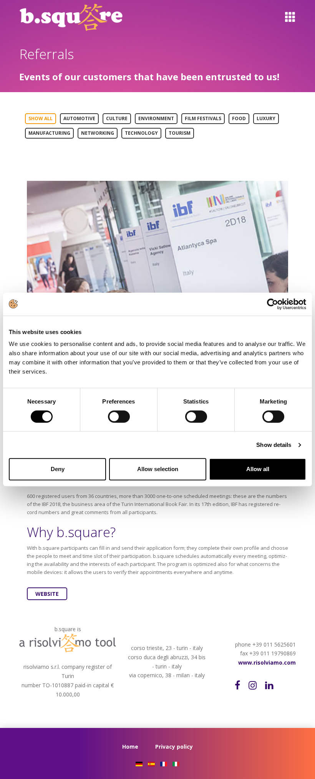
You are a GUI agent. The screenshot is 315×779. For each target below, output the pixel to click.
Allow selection (157, 469)
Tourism (180, 133)
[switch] (125, 416)
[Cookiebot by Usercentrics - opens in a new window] (272, 304)
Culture (117, 118)
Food (239, 118)
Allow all (257, 469)
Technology (141, 133)
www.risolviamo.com (267, 662)
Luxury (266, 118)
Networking (97, 133)
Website (47, 593)
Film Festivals (203, 118)
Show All (40, 118)
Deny (58, 469)
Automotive (79, 118)
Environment (156, 118)
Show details (273, 445)
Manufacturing (49, 133)
